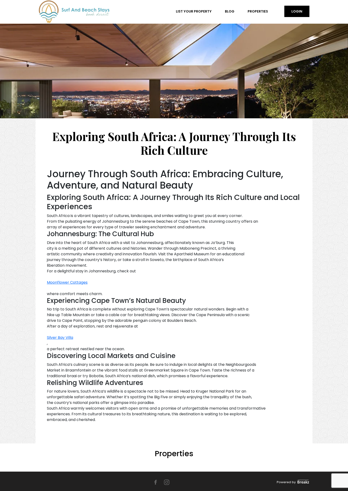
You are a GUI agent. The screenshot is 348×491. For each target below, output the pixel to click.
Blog (229, 11)
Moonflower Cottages (67, 282)
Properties (258, 11)
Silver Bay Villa (60, 337)
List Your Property (194, 11)
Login (296, 11)
